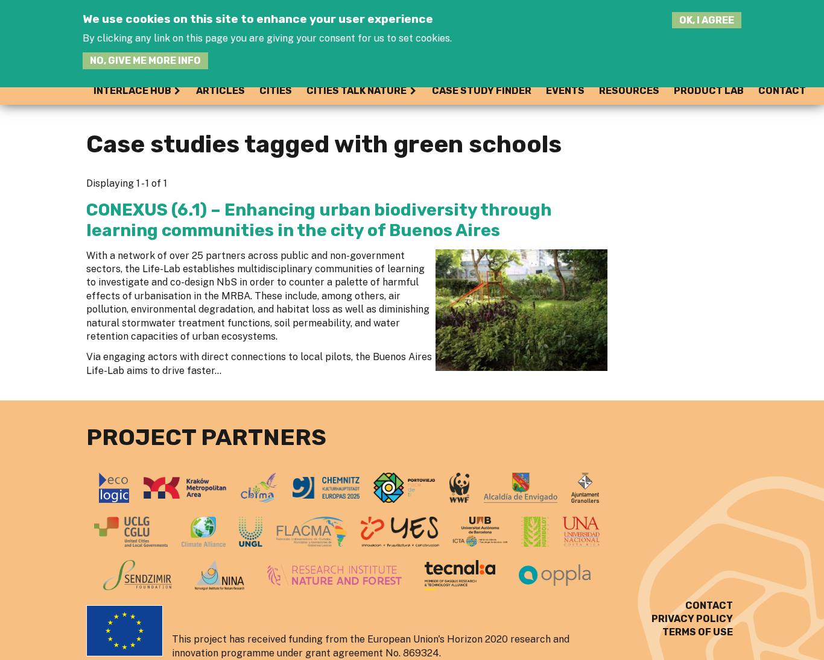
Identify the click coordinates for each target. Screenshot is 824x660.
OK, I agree (706, 20)
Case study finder (481, 90)
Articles (220, 90)
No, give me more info (145, 60)
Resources (629, 90)
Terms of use (697, 632)
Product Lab (709, 90)
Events (565, 90)
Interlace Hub (132, 90)
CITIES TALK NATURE (356, 90)
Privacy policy (692, 618)
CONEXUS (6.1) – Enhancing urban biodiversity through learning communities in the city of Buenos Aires (319, 220)
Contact (782, 90)
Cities (275, 90)
